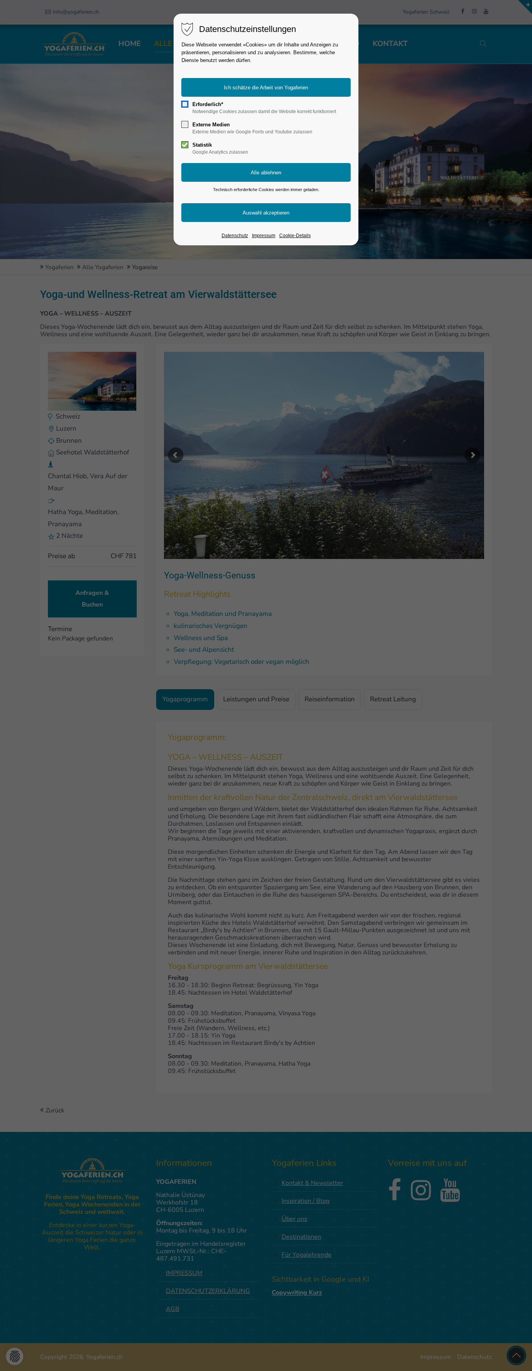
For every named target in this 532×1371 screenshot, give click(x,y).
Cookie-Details (295, 235)
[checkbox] (184, 104)
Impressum (263, 235)
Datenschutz (235, 235)
